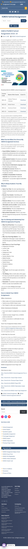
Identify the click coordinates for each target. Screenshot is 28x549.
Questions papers (7, 431)
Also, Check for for (5, 386)
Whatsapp (17, 490)
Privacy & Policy (7, 473)
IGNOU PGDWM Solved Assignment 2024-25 (14, 404)
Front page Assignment (9, 436)
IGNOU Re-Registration (9, 456)
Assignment (17, 492)
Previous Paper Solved (9, 443)
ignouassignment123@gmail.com (18, 2)
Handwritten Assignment (9, 434)
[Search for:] (14, 20)
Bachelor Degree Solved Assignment (6, 521)
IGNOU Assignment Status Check (11, 452)
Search (3, 409)
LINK (21, 4)
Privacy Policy (4, 508)
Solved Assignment (8, 427)
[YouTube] (9, 416)
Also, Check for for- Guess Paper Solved (11, 377)
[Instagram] (18, 12)
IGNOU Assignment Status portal (13, 328)
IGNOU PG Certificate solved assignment (6, 530)
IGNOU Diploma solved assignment (6, 524)
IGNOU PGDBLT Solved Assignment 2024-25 (14, 401)
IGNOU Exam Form (8, 454)
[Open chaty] (4, 545)
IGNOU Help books (8, 440)
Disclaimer (5, 471)
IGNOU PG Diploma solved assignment (7, 533)
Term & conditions (7, 468)
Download (23, 100)
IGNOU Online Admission (9, 458)
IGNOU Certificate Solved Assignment (7, 527)
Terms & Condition (5, 510)
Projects (16, 494)
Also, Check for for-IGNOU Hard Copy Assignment (14, 390)
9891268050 (6, 2)
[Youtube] (15, 12)
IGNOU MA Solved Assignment (5, 518)
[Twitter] (13, 12)
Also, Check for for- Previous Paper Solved (12, 380)
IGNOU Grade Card (8, 461)
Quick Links (5, 8)
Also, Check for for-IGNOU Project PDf (11, 383)
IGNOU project (6, 438)
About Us (17, 506)
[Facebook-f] (2, 501)
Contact (16, 488)
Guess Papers (6, 429)
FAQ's (2, 506)
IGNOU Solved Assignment (14, 17)
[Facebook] (10, 12)
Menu (15, 26)
